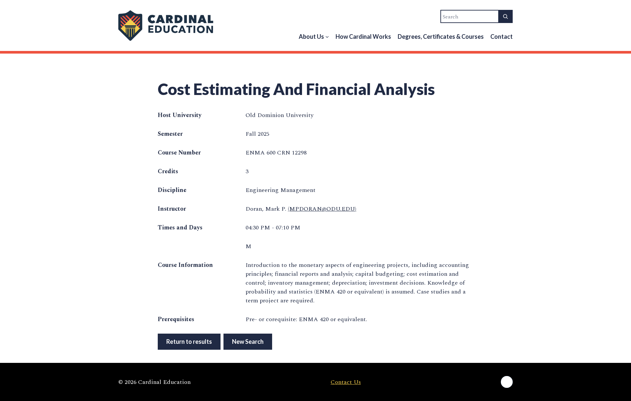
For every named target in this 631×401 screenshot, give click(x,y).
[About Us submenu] (327, 36)
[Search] (505, 16)
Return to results (189, 341)
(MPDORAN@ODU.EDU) (322, 208)
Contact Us (346, 382)
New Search (248, 341)
